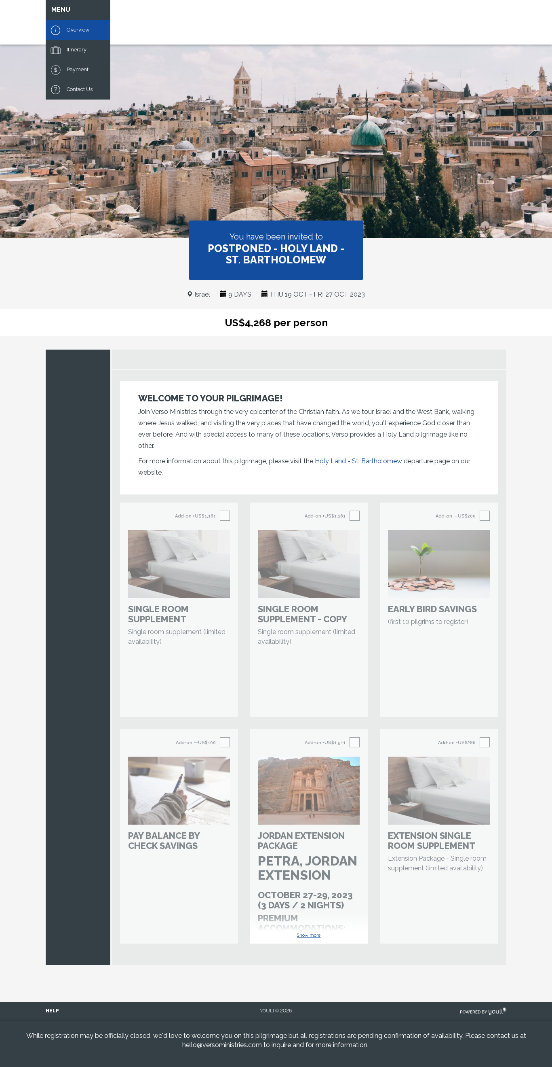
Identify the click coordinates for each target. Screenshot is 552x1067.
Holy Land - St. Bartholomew (358, 461)
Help (52, 1011)
